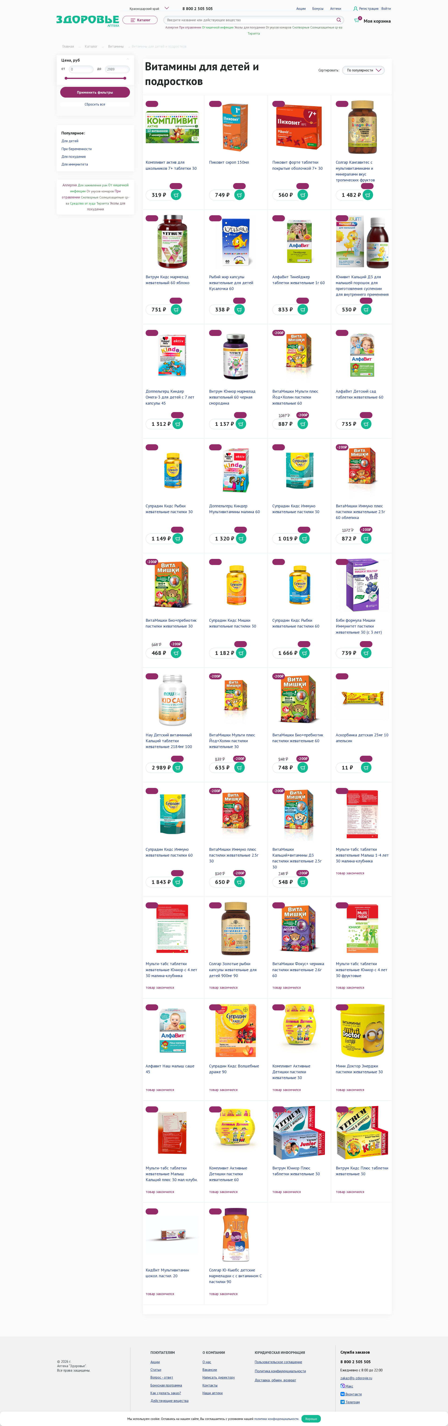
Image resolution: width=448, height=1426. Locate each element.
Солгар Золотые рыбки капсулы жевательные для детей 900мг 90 (233, 969)
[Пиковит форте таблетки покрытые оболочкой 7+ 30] (299, 127)
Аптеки (335, 8)
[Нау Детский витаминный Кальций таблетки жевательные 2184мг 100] (172, 699)
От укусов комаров (278, 27)
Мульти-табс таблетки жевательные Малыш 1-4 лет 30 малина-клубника (362, 855)
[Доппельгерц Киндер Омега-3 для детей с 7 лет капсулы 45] (172, 356)
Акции (301, 8)
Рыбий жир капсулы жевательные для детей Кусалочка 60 (231, 282)
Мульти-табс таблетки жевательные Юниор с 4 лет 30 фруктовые (361, 969)
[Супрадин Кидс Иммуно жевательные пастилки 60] (172, 814)
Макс (349, 1386)
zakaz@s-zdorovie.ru (356, 1378)
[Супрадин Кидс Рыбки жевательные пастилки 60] (299, 585)
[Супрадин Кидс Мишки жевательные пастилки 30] (235, 585)
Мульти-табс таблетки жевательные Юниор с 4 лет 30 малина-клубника (171, 969)
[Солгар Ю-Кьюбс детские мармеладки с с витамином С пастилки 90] (235, 1234)
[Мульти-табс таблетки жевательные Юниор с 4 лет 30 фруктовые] (362, 928)
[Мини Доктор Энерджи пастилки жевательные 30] (362, 1030)
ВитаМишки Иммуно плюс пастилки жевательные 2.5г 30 (233, 855)
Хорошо (311, 1419)
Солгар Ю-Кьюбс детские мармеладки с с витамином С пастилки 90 (235, 1275)
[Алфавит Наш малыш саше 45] (172, 1030)
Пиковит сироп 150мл (229, 162)
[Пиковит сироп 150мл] (235, 127)
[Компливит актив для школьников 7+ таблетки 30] (172, 127)
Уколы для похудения (249, 27)
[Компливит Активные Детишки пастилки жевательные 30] (299, 1030)
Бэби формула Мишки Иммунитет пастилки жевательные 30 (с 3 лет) (359, 626)
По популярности (360, 70)
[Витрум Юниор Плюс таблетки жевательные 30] (299, 1132)
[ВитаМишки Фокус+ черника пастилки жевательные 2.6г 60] (299, 928)
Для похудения (73, 156)
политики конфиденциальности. (276, 1419)
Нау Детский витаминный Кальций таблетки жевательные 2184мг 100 (169, 740)
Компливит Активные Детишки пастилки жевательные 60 (228, 1173)
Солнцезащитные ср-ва (326, 27)
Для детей (69, 140)
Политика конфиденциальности (280, 1371)
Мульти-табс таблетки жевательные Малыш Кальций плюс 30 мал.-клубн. (171, 1173)
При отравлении (190, 27)
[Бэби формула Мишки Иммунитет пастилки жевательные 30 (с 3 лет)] (362, 585)
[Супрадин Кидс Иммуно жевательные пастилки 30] (299, 470)
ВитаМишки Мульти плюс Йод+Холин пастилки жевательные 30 (232, 740)
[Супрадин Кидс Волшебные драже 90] (235, 1030)
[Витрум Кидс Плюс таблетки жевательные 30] (362, 1132)
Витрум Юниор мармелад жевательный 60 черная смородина (232, 397)
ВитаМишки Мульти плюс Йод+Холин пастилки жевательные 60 (295, 397)
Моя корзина (377, 21)
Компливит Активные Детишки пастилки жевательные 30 (291, 1071)
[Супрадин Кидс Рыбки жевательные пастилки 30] (172, 470)
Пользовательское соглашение (278, 1362)
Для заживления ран (92, 185)
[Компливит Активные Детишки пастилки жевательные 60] (235, 1132)
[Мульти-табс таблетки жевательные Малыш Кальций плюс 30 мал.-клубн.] (172, 1132)
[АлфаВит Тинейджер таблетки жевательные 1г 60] (299, 241)
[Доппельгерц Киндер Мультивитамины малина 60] (235, 470)
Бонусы (317, 8)
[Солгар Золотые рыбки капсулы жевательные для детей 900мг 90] (235, 928)
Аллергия (171, 27)
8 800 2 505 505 (197, 8)
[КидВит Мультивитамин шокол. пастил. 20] (172, 1234)
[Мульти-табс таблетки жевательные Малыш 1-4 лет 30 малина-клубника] (362, 814)
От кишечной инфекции (218, 27)
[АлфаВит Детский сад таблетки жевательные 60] (362, 356)
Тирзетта (254, 33)
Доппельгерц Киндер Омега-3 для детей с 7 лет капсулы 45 (170, 397)
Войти (386, 8)
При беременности (76, 148)
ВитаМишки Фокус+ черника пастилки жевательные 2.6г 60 (298, 969)
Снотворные (300, 27)
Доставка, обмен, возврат (275, 1380)
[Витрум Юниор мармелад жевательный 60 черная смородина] (235, 356)
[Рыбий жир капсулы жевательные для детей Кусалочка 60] (235, 241)
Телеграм (352, 1402)
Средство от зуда (82, 203)
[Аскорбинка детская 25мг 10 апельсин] (362, 699)
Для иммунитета (74, 164)
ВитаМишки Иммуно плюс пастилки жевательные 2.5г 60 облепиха (360, 511)
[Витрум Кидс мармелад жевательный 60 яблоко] (172, 241)
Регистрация (369, 8)
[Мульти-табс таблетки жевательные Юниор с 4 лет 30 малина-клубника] (172, 928)
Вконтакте (353, 1394)
